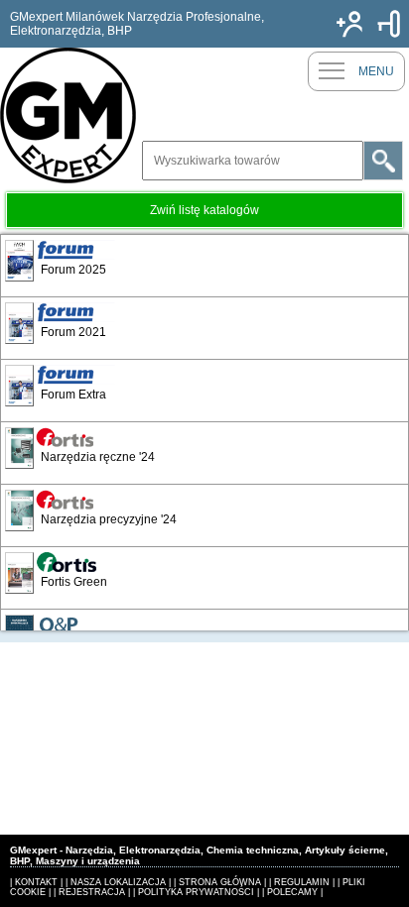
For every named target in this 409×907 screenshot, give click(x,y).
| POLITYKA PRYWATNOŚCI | (196, 892)
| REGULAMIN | (302, 882)
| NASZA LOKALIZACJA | (118, 882)
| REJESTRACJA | (92, 892)
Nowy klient (349, 24)
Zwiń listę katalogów (204, 210)
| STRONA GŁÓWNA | (220, 882)
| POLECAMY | (292, 892)
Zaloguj (389, 24)
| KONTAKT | (36, 882)
